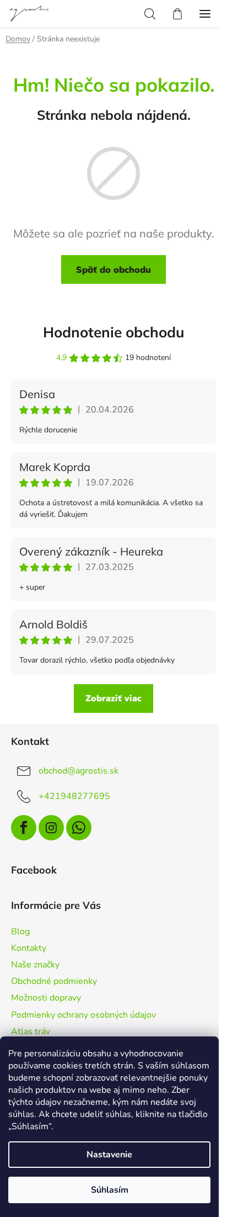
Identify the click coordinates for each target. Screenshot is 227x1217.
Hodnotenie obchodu (114, 332)
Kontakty (28, 948)
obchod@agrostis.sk (78, 771)
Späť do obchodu (113, 269)
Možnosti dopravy (46, 998)
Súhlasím (109, 1190)
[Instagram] (51, 827)
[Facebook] (23, 827)
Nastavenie (109, 1155)
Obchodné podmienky (54, 981)
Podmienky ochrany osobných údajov (83, 1015)
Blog (20, 931)
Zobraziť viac (113, 698)
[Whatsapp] (78, 827)
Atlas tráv (30, 1031)
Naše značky (35, 965)
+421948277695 (74, 796)
